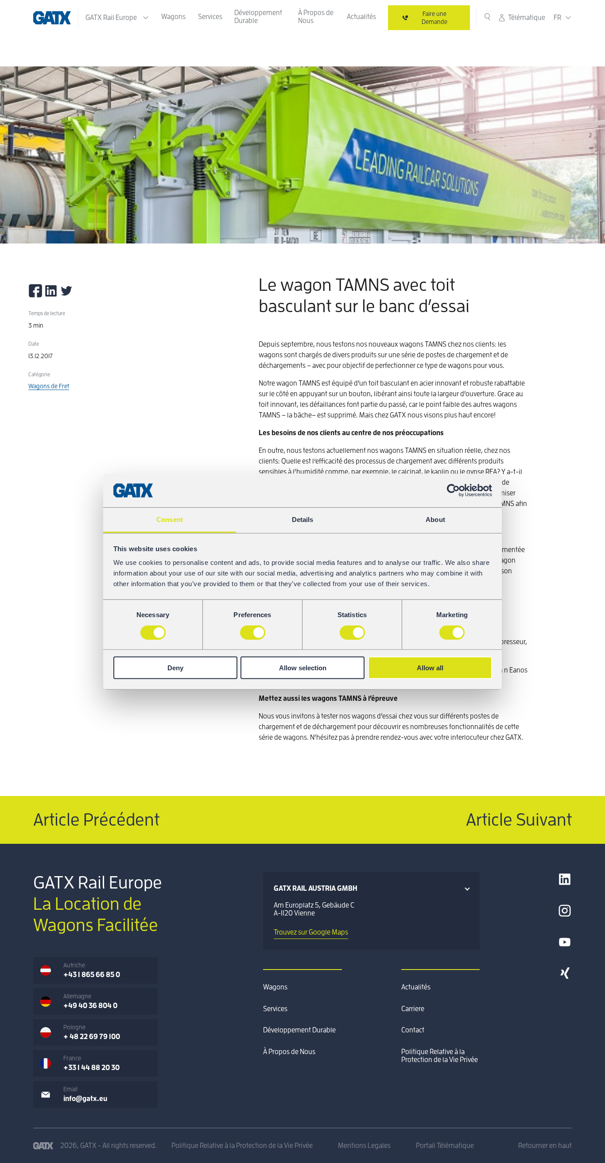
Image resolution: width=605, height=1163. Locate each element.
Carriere (412, 1008)
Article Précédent (96, 820)
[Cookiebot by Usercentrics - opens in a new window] (453, 490)
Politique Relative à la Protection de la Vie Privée (439, 1055)
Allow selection (302, 668)
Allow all (430, 668)
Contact (412, 1030)
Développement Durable (258, 16)
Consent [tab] (169, 519)
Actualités (361, 16)
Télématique (526, 17)
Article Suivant (519, 820)
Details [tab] (303, 519)
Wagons (173, 16)
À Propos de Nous (316, 16)
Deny (175, 668)
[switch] (252, 632)
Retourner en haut (545, 1145)
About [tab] (435, 519)
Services (210, 16)
